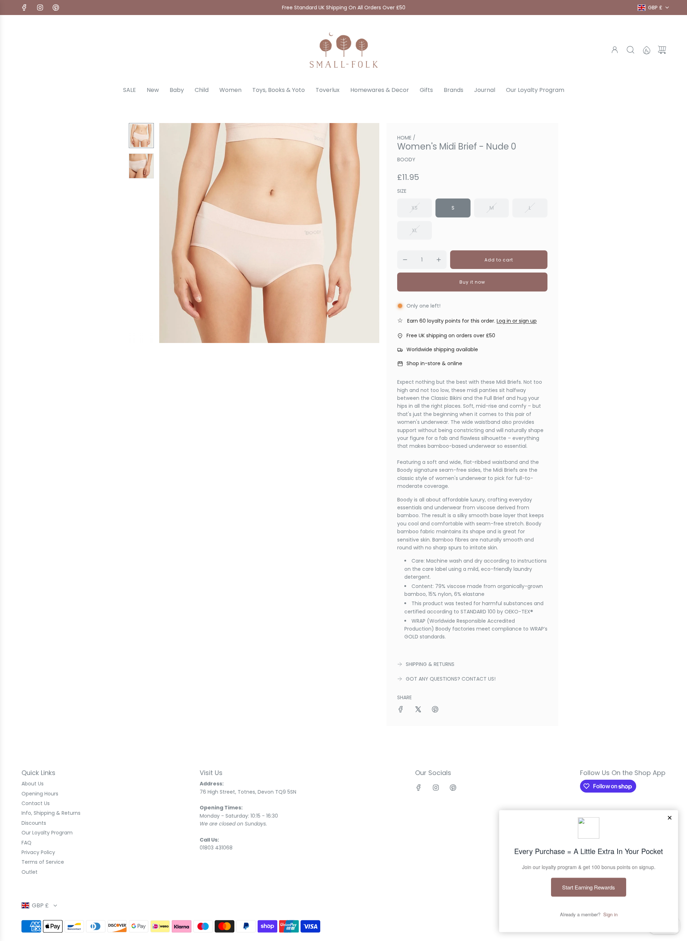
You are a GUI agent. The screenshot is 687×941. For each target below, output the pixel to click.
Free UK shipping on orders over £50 (450, 335)
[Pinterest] (56, 7)
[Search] (630, 50)
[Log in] (615, 50)
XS (414, 207)
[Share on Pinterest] (435, 710)
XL (414, 230)
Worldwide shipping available (442, 349)
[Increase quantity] (439, 260)
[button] (176, 233)
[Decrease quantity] (405, 260)
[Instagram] (40, 7)
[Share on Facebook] (401, 710)
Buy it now (472, 282)
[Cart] (662, 50)
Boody (406, 159)
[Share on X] (418, 710)
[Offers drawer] (646, 50)
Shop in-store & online (434, 363)
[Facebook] (24, 7)
